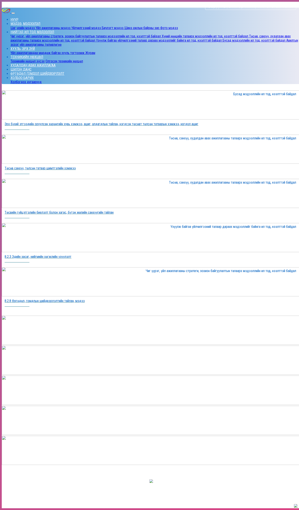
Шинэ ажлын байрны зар (142, 28)
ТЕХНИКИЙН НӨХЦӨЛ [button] (27, 57)
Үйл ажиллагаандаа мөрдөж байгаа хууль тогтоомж (48, 53)
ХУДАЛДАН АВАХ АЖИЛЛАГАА (33, 65)
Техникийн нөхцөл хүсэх (28, 61)
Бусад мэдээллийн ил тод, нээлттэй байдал (254, 40)
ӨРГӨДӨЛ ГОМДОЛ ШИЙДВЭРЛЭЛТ (37, 74)
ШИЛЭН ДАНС (21, 69)
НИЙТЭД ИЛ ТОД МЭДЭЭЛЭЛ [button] (32, 32)
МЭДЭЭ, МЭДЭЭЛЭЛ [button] (25, 24)
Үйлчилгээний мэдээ (86, 28)
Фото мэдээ (169, 28)
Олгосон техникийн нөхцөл (64, 61)
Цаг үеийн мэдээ (23, 28)
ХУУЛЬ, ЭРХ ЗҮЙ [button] (23, 49)
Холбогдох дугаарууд (26, 82)
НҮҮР (14, 20)
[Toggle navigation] (13, 13)
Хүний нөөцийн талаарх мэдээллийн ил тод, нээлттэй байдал (205, 36)
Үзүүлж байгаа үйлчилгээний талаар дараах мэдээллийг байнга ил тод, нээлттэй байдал (159, 40)
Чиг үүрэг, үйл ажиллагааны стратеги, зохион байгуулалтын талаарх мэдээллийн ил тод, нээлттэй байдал (86, 36)
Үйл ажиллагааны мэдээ (53, 28)
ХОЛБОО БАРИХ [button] (22, 78)
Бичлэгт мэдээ (113, 28)
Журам (90, 53)
